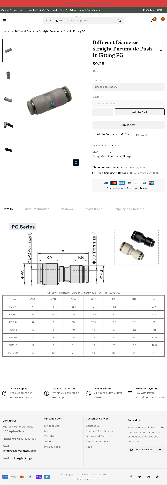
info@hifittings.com (26, 458)
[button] (149, 10)
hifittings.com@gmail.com (19, 450)
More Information (36, 209)
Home (6, 31)
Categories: (99, 156)
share (128, 134)
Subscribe (160, 449)
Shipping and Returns (129, 209)
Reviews (67, 209)
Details (8, 209)
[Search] (119, 20)
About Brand (93, 209)
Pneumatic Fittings (120, 156)
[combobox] (96, 20)
